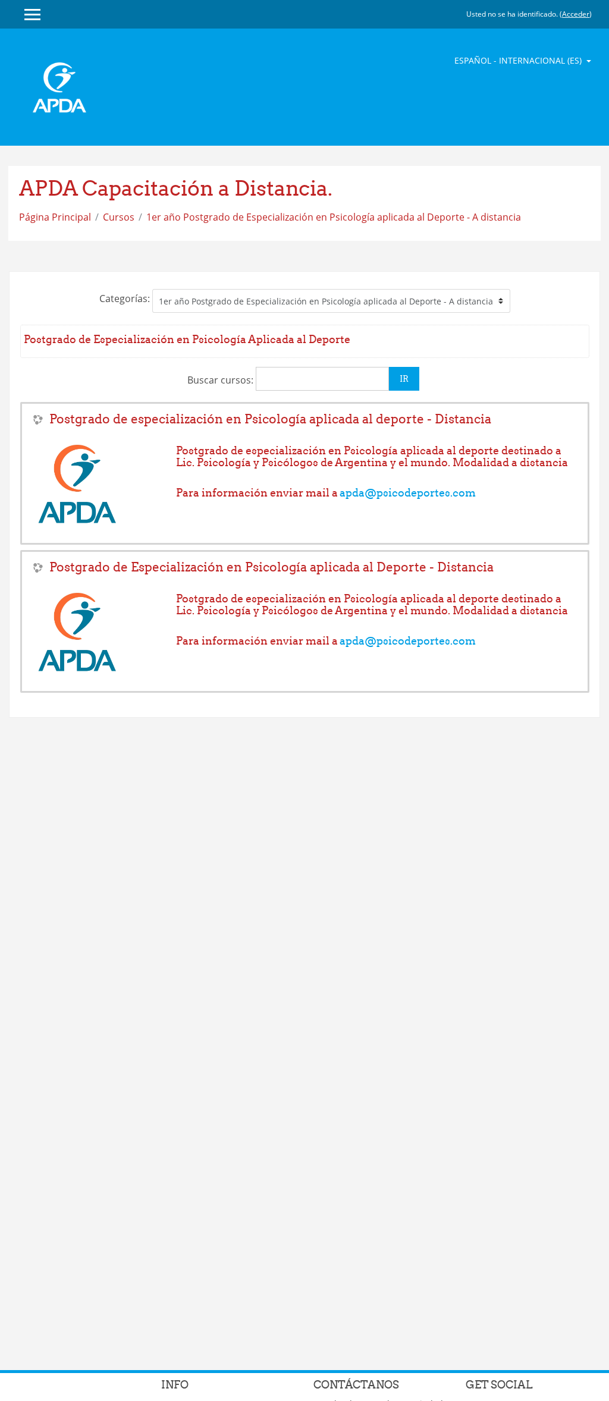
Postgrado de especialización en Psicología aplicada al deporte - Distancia (270, 419)
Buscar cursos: (221, 380)
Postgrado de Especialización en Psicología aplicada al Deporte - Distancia (271, 567)
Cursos (118, 217)
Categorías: (124, 298)
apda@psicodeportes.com (408, 493)
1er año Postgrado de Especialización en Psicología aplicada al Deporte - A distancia (333, 217)
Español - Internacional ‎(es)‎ (519, 60)
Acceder (575, 14)
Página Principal (55, 217)
